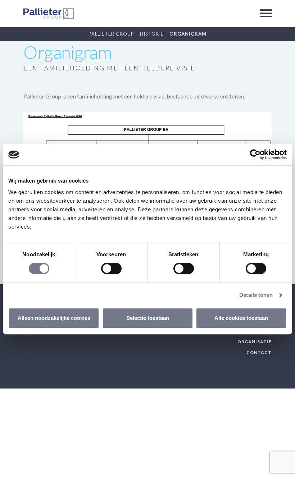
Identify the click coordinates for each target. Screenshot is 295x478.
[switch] (111, 268)
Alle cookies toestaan (241, 318)
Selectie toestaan (147, 318)
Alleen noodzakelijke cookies (54, 318)
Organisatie (254, 341)
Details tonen (256, 295)
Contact (259, 352)
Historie (152, 34)
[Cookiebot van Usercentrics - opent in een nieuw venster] (255, 154)
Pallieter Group (111, 34)
